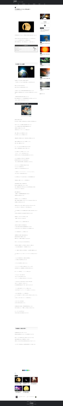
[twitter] (23, 370)
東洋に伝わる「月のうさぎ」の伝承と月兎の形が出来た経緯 (26, 392)
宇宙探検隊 (31, 403)
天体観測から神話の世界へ (17, 50)
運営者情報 (28, 401)
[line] (28, 370)
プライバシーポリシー (34, 401)
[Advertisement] (26, 15)
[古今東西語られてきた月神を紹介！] (26, 370)
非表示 (29, 45)
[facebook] (24, 370)
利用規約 (30, 401)
